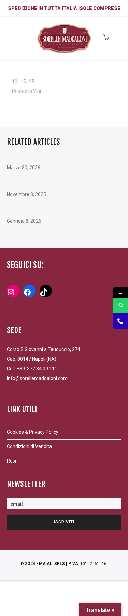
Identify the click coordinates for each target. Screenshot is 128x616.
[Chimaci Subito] (120, 321)
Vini (37, 91)
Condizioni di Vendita (29, 446)
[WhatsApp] (120, 305)
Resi (11, 461)
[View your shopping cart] (108, 36)
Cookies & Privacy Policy (32, 432)
